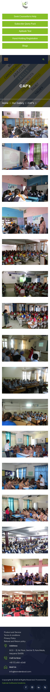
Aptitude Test (25, 31)
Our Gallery (18, 103)
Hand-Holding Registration (25, 38)
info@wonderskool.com (20, 671)
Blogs (25, 46)
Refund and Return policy (14, 641)
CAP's (31, 103)
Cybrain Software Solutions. (14, 683)
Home (5, 103)
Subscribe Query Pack (25, 24)
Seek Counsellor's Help (25, 16)
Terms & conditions (12, 635)
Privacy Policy (10, 638)
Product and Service (12, 632)
